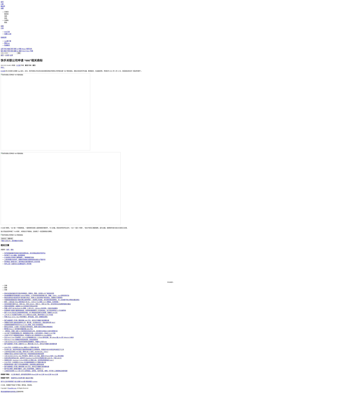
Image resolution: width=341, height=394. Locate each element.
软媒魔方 (7, 45)
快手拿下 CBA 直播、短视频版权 (14, 255)
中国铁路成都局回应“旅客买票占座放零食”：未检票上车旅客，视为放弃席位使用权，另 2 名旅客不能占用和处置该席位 (41, 300)
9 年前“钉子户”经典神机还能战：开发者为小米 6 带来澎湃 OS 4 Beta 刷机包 (28, 335)
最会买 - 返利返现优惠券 (23, 374)
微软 (20, 51)
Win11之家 (55, 374)
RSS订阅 (7, 32)
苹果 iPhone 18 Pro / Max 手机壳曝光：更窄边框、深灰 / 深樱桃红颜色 (26, 317)
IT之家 (18, 65)
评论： (3, 67)
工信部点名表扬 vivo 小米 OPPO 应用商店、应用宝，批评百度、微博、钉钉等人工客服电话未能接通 (35, 371)
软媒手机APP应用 (16, 378)
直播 (14, 51)
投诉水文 (3, 238)
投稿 (2, 26)
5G (17, 51)
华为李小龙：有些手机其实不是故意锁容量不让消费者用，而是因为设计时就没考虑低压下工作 (34, 349)
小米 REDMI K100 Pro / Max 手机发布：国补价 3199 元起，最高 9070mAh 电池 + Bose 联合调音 (34, 356)
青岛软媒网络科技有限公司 (9, 391)
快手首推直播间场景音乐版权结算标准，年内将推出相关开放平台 (24, 253)
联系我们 (11, 381)
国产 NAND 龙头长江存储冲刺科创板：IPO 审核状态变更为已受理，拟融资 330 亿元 (30, 312)
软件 (30, 49)
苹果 (20, 49)
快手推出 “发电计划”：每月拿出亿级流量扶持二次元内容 (22, 261)
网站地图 (29, 381)
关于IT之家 (4, 381)
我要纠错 (10, 238)
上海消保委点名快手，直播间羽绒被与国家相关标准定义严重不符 (24, 259)
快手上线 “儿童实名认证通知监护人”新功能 (17, 264)
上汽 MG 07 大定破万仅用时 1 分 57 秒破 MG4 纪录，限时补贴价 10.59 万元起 (28, 314)
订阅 (2, 28)
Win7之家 (41, 374)
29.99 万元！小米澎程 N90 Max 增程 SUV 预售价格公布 (21, 347)
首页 (2, 2)
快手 (7, 249)
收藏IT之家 (7, 34)
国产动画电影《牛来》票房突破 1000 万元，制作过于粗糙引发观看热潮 (26, 320)
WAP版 (23, 381)
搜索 (19, 53)
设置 (2, 8)
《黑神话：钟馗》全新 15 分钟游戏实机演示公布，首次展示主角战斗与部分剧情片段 (31, 331)
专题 (31, 51)
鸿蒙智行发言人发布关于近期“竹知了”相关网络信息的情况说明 (24, 354)
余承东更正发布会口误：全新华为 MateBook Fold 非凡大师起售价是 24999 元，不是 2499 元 (32, 358)
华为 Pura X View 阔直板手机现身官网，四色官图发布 (21, 339)
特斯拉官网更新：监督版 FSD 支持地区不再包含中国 (20, 306)
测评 (11, 49)
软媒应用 (3, 37)
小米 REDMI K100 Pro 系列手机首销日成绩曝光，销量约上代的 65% (25, 341)
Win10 (24, 51)
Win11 (28, 51)
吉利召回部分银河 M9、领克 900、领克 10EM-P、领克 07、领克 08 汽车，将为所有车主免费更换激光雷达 (37, 304)
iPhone (24, 49)
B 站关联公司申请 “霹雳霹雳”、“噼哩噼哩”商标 (19, 257)
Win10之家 (48, 374)
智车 (2, 51)
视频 (14, 49)
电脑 (8, 49)
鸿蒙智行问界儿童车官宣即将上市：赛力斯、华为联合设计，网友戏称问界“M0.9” (29, 322)
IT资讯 (7, 55)
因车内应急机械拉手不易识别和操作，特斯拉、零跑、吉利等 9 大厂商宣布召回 (29, 293)
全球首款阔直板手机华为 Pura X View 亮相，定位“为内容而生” (23, 324)
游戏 (11, 51)
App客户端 (7, 41)
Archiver (34, 381)
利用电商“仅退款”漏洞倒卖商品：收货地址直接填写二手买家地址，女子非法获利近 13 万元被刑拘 (35, 310)
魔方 (24, 378)
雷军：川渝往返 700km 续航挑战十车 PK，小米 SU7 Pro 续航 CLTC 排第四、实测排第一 (31, 302)
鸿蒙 (27, 49)
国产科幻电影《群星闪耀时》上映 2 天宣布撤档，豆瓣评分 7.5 (23, 368)
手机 (5, 49)
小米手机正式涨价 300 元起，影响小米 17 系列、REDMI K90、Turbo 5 (26, 351)
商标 (12, 249)
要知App (7, 43)
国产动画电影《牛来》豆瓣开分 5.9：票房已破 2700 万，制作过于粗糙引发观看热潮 (30, 344)
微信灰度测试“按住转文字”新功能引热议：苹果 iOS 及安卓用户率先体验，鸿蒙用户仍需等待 (33, 297)
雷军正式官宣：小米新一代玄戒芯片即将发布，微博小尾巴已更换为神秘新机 (28, 327)
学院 (8, 51)
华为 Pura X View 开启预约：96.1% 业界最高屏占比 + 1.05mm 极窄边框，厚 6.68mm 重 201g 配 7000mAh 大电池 (39, 337)
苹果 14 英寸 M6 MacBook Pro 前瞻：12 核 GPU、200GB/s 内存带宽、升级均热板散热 (31, 308)
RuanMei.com (12, 388)
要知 (31, 378)
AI (17, 49)
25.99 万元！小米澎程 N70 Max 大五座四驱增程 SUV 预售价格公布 (25, 362)
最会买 (3, 6)
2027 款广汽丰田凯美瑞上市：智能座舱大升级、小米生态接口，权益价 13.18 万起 (29, 333)
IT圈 (2, 4)
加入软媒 (17, 381)
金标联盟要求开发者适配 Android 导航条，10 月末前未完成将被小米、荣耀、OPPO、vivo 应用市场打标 (36, 295)
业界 (2, 49)
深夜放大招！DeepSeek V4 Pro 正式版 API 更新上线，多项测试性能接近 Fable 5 (29, 360)
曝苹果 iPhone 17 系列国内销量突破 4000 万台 (18, 329)
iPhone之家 (34, 374)
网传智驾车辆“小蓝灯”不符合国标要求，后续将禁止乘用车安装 (24, 364)
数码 (5, 51)
